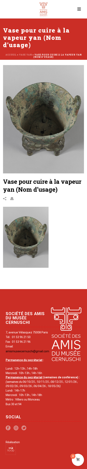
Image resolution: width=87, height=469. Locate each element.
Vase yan (25, 54)
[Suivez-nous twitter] (23, 428)
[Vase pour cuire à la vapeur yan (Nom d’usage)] (43, 119)
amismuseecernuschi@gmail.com (27, 351)
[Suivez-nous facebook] (8, 428)
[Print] (14, 198)
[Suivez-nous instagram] (16, 428)
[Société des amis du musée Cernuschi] (43, 9)
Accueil (11, 54)
